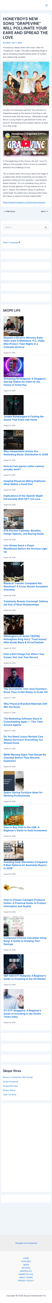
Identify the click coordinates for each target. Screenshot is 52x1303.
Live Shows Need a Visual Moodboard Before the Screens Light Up (25, 548)
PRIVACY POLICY (26, 1280)
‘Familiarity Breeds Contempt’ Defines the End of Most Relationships (26, 603)
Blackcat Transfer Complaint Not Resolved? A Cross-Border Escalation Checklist (26, 586)
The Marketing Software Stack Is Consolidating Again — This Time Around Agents (23, 721)
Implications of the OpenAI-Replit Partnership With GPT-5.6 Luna (23, 497)
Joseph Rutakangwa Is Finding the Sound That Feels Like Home (24, 418)
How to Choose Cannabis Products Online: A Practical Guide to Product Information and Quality (25, 903)
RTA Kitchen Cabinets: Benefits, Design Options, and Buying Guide (24, 532)
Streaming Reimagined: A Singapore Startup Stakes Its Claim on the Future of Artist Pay (25, 381)
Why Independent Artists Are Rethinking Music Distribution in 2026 (26, 453)
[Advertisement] (26, 1147)
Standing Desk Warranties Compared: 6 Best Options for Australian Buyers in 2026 (26, 865)
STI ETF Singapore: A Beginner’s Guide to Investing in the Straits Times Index (22, 1013)
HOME (26, 1258)
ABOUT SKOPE (26, 1277)
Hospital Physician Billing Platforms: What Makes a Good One (25, 483)
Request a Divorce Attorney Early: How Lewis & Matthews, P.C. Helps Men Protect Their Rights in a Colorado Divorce (24, 342)
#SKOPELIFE (26, 1271)
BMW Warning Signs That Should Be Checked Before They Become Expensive (25, 757)
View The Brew (9, 1094)
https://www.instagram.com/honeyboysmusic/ (24, 202)
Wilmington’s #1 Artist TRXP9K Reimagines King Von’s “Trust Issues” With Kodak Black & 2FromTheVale (25, 639)
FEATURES (26, 1261)
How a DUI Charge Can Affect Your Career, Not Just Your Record (24, 656)
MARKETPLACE (26, 1274)
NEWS (26, 1265)
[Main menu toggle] (46, 5)
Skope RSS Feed (10, 1086)
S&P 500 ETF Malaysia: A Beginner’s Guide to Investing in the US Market (25, 977)
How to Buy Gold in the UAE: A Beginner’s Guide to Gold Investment (25, 829)
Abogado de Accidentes (26, 1243)
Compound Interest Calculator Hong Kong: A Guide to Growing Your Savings (25, 941)
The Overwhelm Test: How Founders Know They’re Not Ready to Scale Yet (26, 690)
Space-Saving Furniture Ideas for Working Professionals (23, 794)
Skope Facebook (10, 1081)
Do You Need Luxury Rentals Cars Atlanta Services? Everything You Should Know (23, 739)
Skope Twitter (9, 1090)
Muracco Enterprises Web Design (18, 1077)
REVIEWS (26, 1268)
